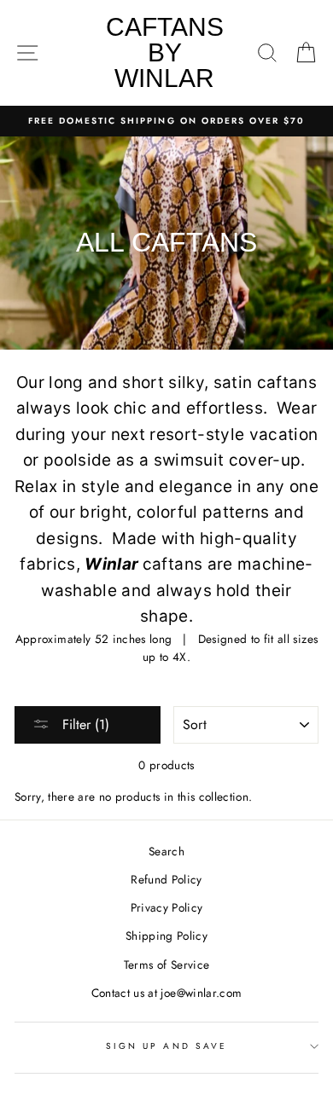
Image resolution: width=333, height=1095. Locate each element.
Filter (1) (83, 724)
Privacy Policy (167, 907)
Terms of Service (166, 964)
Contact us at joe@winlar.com (166, 992)
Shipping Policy (166, 935)
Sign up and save (166, 1046)
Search (166, 851)
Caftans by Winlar (165, 52)
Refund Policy (166, 879)
